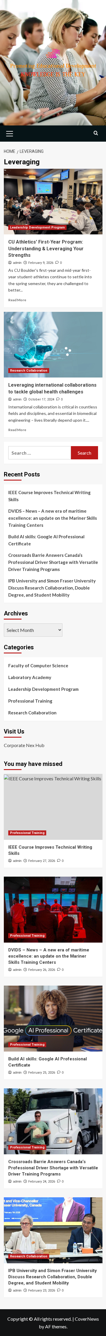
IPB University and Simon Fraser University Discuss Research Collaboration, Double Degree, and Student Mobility (52, 587)
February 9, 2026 (40, 263)
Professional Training (30, 700)
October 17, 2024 (41, 399)
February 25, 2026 (41, 1073)
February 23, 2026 (41, 1290)
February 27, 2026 (41, 861)
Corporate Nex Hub (24, 745)
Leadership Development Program (37, 227)
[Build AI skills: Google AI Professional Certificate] (53, 1018)
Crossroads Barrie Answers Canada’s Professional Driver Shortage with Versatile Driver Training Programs (53, 562)
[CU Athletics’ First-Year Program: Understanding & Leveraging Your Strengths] (53, 201)
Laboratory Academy (29, 677)
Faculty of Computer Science (38, 665)
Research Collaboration (28, 371)
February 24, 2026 (41, 1181)
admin (17, 262)
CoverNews (87, 1319)
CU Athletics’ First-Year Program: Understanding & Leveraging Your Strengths (46, 248)
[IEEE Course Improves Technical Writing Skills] (53, 807)
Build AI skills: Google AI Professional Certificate (46, 540)
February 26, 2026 (41, 970)
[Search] (96, 133)
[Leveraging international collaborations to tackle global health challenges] (53, 345)
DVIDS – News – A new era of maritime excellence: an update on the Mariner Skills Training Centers (52, 518)
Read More (17, 300)
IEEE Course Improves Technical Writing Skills (49, 496)
